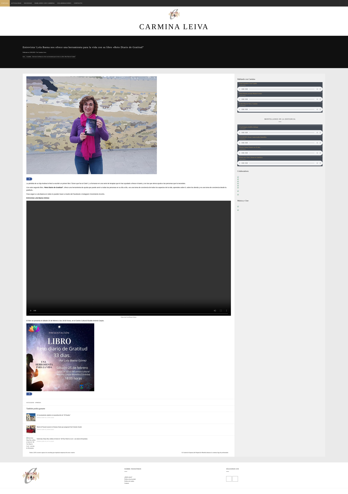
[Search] (343, 3)
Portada (4, 3)
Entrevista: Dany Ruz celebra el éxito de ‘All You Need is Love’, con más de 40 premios (62, 439)
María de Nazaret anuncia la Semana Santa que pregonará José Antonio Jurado (59, 427)
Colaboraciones (64, 3)
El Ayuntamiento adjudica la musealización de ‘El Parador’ (54, 415)
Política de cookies (129, 481)
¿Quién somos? (128, 477)
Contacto (78, 3)
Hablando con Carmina (45, 3)
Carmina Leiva (174, 27)
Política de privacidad (130, 479)
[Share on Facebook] (29, 178)
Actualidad (16, 3)
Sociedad (28, 3)
